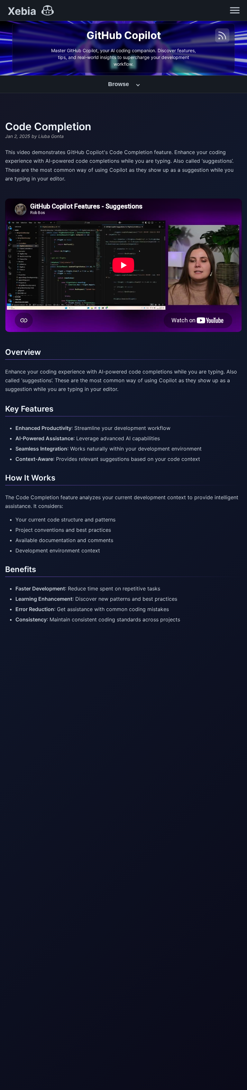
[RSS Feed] (222, 35)
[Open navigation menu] (235, 10)
